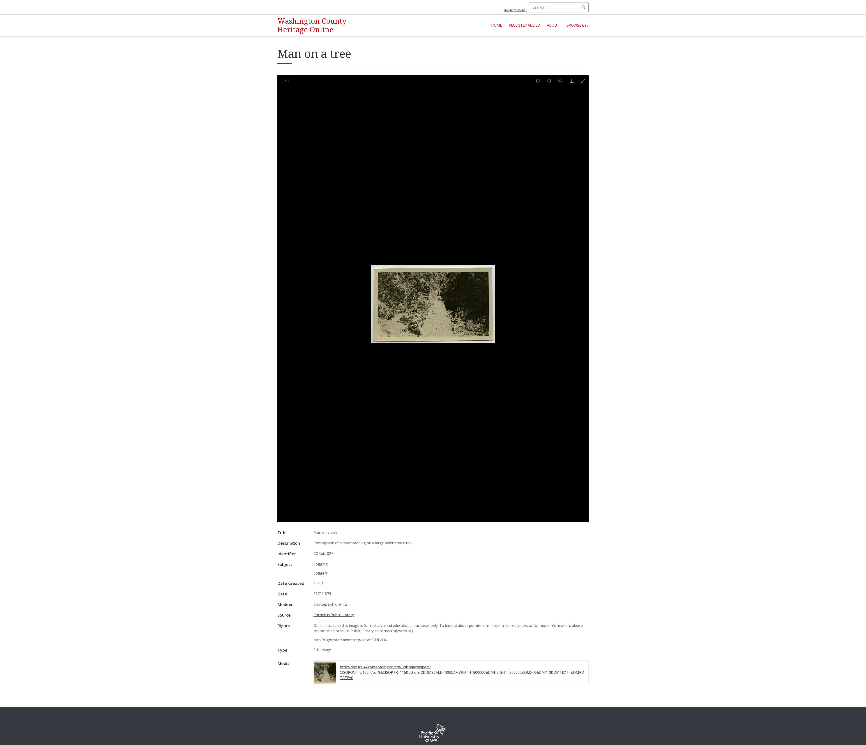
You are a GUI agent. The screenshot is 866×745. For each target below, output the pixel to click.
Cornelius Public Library (333, 614)
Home (496, 25)
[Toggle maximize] (583, 80)
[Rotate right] (538, 80)
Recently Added (524, 25)
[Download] (571, 80)
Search (583, 7)
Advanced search (515, 10)
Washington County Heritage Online (311, 25)
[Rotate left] (549, 80)
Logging (320, 564)
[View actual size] (560, 80)
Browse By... (577, 25)
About (553, 25)
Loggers (320, 573)
